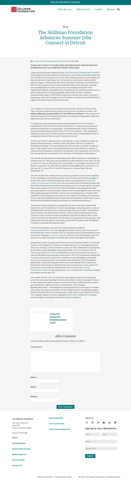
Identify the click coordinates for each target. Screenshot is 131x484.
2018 (79, 295)
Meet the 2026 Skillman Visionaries (65, 2)
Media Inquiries (19, 454)
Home (15, 438)
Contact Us (17, 465)
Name (33, 377)
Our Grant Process (56, 424)
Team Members (19, 443)
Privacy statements (45, 477)
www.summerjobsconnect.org (42, 230)
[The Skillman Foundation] (23, 9)
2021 (70, 295)
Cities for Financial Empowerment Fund (50, 61)
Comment (36, 347)
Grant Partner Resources (59, 429)
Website (33, 396)
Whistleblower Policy (63, 477)
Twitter (54, 235)
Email (33, 387)
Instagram (62, 235)
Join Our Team (18, 460)
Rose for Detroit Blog (21, 449)
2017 (86, 295)
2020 (75, 295)
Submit (90, 456)
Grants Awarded (56, 418)
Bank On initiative (50, 253)
